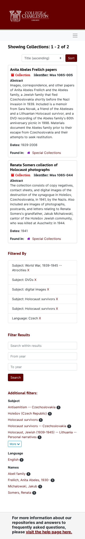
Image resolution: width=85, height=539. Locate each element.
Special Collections (46, 153)
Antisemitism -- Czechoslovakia (32, 407)
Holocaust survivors (23, 420)
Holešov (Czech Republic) (28, 413)
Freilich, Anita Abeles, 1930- (29, 480)
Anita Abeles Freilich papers (33, 69)
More (13, 444)
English (14, 459)
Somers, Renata (20, 492)
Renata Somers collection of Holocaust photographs (33, 167)
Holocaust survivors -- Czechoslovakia (37, 426)
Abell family (17, 474)
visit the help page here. (49, 532)
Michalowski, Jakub (23, 486)
